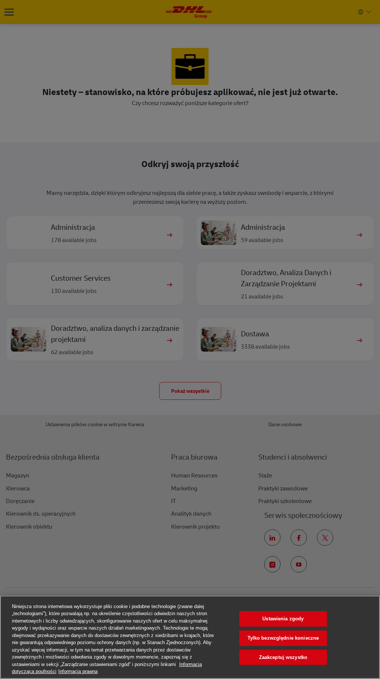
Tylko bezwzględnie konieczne (283, 638)
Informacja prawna (78, 671)
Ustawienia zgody (283, 619)
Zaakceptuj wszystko (283, 657)
